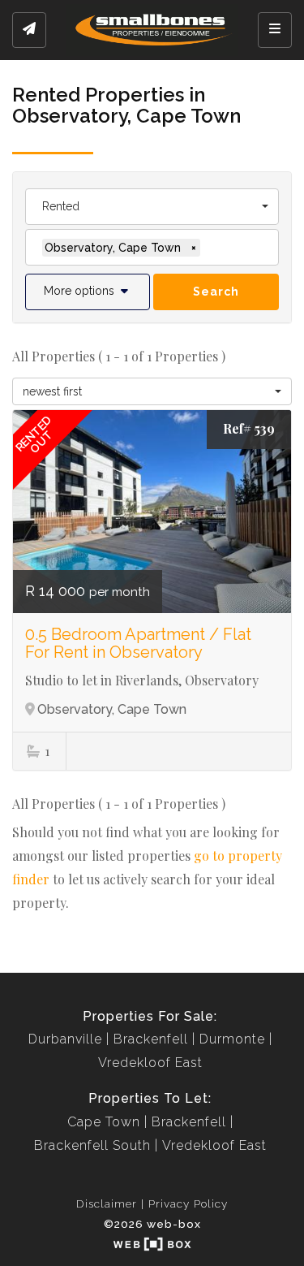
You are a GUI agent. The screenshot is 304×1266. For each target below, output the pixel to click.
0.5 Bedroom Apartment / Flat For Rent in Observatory (138, 643)
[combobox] (152, 206)
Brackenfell (150, 1039)
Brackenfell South (92, 1145)
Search (216, 291)
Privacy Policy (188, 1203)
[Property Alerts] (29, 30)
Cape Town (103, 1122)
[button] (87, 292)
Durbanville (65, 1039)
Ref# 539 (249, 428)
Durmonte (232, 1039)
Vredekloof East (150, 1062)
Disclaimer (106, 1203)
